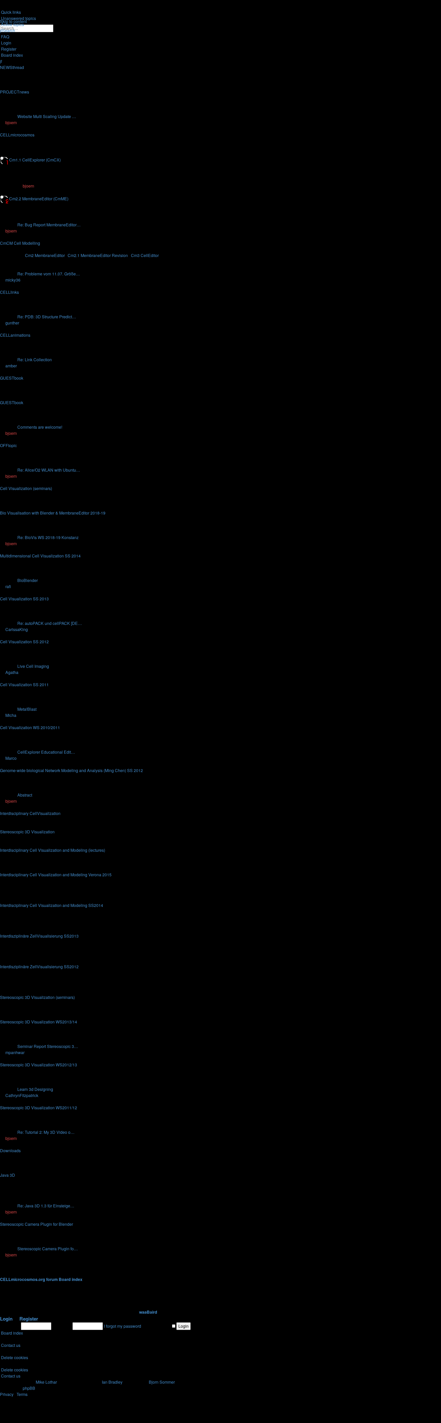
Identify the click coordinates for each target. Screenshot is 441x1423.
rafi (8, 586)
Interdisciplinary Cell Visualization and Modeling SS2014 (51, 905)
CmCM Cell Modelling (20, 243)
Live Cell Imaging (33, 666)
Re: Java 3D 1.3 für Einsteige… (45, 1206)
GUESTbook (11, 378)
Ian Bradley (112, 1382)
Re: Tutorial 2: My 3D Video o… (46, 1132)
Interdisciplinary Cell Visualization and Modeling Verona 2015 (56, 875)
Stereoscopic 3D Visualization (27, 832)
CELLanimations (15, 335)
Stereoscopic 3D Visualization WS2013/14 (38, 1022)
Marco (11, 758)
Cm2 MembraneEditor (45, 255)
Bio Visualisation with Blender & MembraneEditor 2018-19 (52, 513)
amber (11, 366)
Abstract (24, 795)
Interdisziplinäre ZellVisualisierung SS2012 (39, 967)
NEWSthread (12, 67)
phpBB (29, 1388)
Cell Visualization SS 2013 (24, 599)
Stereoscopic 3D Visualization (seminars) (37, 997)
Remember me (158, 1326)
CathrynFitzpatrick (21, 1095)
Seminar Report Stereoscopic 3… (47, 1046)
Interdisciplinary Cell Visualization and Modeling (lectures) (52, 850)
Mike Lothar (46, 1382)
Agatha (11, 672)
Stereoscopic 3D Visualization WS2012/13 (38, 1065)
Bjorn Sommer (162, 1382)
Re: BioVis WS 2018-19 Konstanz (48, 537)
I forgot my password (122, 1326)
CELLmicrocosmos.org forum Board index (41, 1279)
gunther (12, 323)
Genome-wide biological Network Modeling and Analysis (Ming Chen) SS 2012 (71, 770)
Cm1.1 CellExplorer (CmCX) (35, 160)
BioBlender (27, 580)
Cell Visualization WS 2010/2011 (30, 727)
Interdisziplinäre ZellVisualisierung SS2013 (39, 936)
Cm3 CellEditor (145, 255)
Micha (10, 715)
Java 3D (7, 1175)
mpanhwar (14, 1052)
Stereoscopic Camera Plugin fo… (47, 1249)
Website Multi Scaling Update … (46, 116)
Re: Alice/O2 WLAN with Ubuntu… (48, 470)
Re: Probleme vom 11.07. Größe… (48, 274)
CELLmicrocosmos (17, 135)
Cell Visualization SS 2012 (24, 642)
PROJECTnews (14, 92)
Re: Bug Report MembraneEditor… (49, 225)
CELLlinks (9, 292)
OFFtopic (8, 445)
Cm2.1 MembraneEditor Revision (98, 255)
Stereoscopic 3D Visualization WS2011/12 (38, 1108)
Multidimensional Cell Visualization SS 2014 (40, 556)
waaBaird (148, 1312)
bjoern (11, 122)
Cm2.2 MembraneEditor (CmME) (38, 199)
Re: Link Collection (34, 360)
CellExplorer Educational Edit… (46, 752)
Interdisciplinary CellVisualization (30, 813)
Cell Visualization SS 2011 (24, 684)
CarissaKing (16, 629)
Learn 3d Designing (35, 1089)
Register (28, 1318)
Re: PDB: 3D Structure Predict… (46, 317)
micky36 (12, 280)
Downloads (10, 1150)
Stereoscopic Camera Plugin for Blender (36, 1224)
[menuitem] (18, 18)
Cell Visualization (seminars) (26, 488)
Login (6, 1318)
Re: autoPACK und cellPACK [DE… (49, 623)
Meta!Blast (26, 709)
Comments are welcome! (39, 427)
